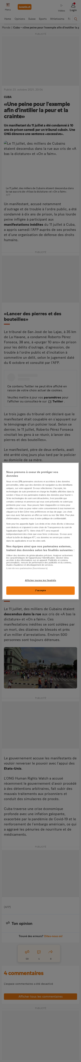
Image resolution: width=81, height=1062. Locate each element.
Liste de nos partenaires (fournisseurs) (26, 568)
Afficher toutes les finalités (40, 580)
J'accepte (40, 590)
